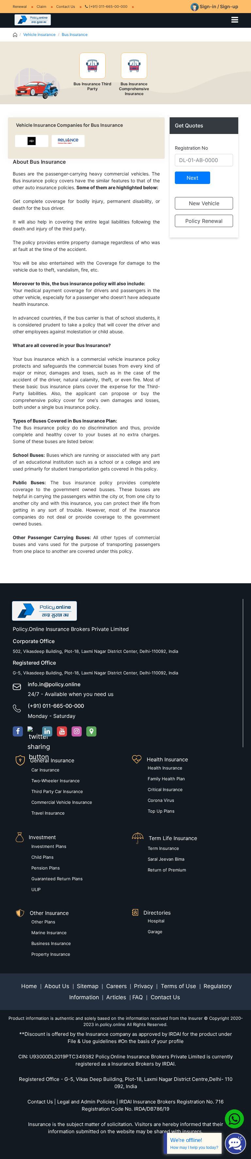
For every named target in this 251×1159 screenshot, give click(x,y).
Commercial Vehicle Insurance (61, 802)
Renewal (20, 6)
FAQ (138, 997)
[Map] (91, 731)
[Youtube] (62, 731)
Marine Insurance (49, 932)
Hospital (156, 920)
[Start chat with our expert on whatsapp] (234, 1118)
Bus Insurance (75, 34)
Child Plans (42, 857)
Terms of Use (178, 986)
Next (192, 177)
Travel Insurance (48, 813)
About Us (57, 986)
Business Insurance (51, 943)
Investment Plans (48, 846)
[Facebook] (18, 731)
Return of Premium (167, 869)
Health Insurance (165, 767)
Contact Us (65, 6)
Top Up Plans (161, 811)
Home (30, 986)
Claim (41, 6)
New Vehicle (204, 203)
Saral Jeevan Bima (166, 859)
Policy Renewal (204, 221)
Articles (117, 997)
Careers (116, 986)
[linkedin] (47, 731)
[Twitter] (32, 731)
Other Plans (43, 921)
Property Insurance (50, 954)
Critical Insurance (165, 789)
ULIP (36, 889)
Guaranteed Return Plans (57, 878)
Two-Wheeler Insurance (55, 780)
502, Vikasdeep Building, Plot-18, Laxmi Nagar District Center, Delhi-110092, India (95, 651)
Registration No (191, 148)
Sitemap (88, 986)
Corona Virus (161, 800)
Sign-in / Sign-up (218, 6)
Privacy (144, 986)
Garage (155, 931)
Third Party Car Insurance (57, 791)
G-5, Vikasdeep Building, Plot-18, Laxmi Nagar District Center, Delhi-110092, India (95, 672)
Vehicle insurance (39, 34)
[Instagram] (77, 731)
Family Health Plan (166, 778)
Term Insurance (163, 848)
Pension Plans (45, 867)
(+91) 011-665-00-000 (107, 6)
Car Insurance (45, 769)
